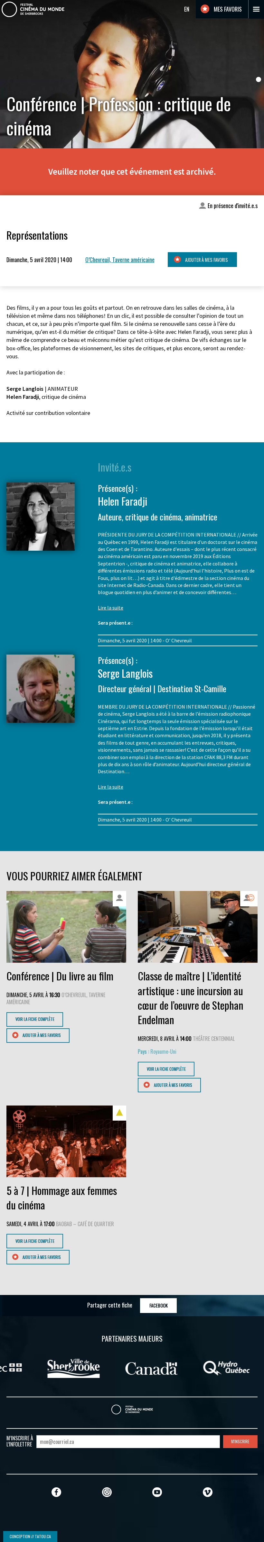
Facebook (158, 1305)
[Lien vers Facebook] (56, 1492)
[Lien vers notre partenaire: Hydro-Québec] (132, 1367)
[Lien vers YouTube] (157, 1492)
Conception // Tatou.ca (30, 1536)
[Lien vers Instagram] (107, 1492)
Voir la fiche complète (34, 1019)
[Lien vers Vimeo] (207, 1492)
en (186, 9)
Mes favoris (227, 9)
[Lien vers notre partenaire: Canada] (57, 1367)
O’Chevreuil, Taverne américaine (120, 259)
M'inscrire (240, 1441)
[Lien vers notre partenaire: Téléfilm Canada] (207, 1367)
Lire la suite (110, 607)
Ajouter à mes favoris (206, 259)
